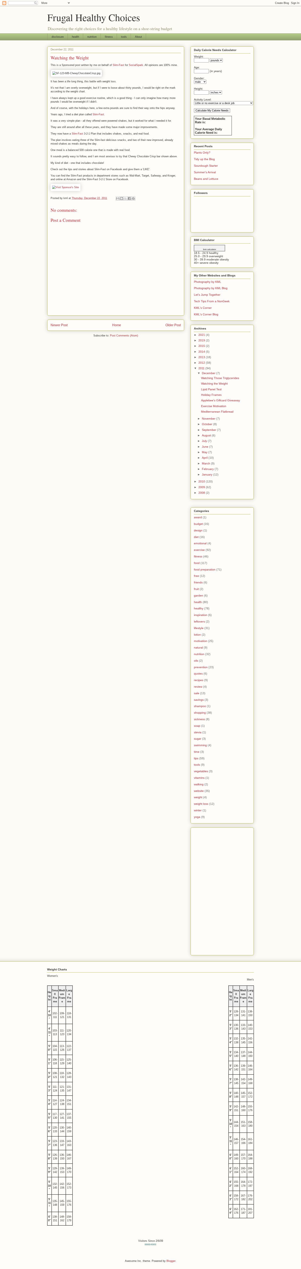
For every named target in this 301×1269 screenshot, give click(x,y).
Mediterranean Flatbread (217, 411)
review (198, 686)
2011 (201, 368)
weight (198, 797)
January (207, 474)
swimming (200, 745)
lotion (197, 634)
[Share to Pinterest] (133, 198)
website (199, 790)
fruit (196, 589)
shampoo (200, 706)
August (207, 435)
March (206, 463)
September (209, 429)
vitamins (199, 777)
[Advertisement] (222, 890)
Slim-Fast (118, 65)
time (196, 751)
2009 (202, 487)
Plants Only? (202, 152)
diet (196, 537)
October (207, 424)
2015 (202, 346)
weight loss (201, 803)
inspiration (200, 615)
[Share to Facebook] (129, 198)
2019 (202, 340)
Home (116, 325)
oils (196, 660)
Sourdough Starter (206, 165)
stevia (197, 732)
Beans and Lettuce (206, 178)
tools (124, 36)
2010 (202, 481)
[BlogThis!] (122, 198)
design (198, 530)
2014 (202, 351)
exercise (199, 549)
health (75, 36)
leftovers (199, 621)
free (196, 575)
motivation (200, 641)
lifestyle (199, 628)
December (209, 373)
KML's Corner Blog (206, 314)
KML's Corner (203, 307)
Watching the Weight (214, 383)
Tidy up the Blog (204, 159)
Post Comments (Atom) (124, 335)
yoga (197, 816)
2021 (202, 334)
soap (197, 725)
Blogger (170, 1260)
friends (198, 582)
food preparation (204, 569)
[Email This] (118, 198)
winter (198, 810)
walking (199, 784)
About (138, 36)
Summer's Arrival (205, 172)
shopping (200, 712)
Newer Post (59, 325)
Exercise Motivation (213, 406)
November (209, 418)
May (205, 452)
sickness (199, 719)
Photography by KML (207, 281)
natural (198, 647)
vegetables (201, 771)
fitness (109, 36)
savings (199, 699)
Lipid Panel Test (211, 389)
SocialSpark (136, 65)
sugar (197, 738)
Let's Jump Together (207, 294)
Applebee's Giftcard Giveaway (220, 400)
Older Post (173, 325)
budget (198, 523)
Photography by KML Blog (210, 288)
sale (196, 693)
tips (196, 758)
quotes (198, 673)
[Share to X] (125, 198)
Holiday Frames (211, 394)
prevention (201, 667)
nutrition (92, 36)
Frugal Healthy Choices (93, 17)
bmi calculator (209, 249)
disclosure (58, 36)
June (205, 446)
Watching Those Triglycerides (220, 378)
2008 (202, 492)
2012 (202, 362)
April (205, 457)
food (197, 563)
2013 (202, 357)
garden (198, 595)
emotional (200, 543)
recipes (198, 680)
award (198, 517)
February (208, 469)
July (205, 441)
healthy (198, 608)
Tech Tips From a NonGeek (212, 301)
